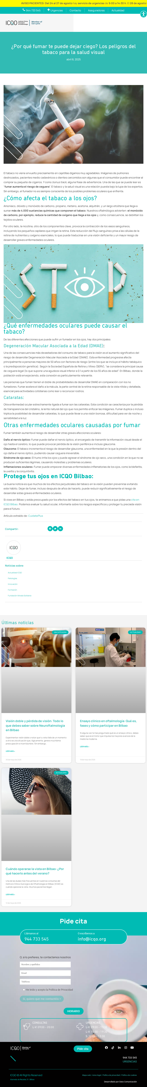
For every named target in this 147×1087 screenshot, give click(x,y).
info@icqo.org (92, 939)
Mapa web (86, 1075)
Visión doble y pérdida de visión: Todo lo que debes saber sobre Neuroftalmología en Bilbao (35, 725)
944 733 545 (36, 939)
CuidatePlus (35, 515)
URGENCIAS (130, 1061)
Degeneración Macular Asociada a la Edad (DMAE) (53, 346)
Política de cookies (129, 1075)
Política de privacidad (111, 1075)
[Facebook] (106, 1048)
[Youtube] (132, 1048)
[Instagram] (126, 1048)
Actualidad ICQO (15, 572)
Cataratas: (14, 398)
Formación (12, 590)
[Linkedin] (119, 1048)
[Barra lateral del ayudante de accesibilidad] (143, 14)
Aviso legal (96, 1075)
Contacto (75, 10)
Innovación (13, 584)
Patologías (12, 578)
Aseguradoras (96, 10)
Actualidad (118, 10)
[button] (50, 528)
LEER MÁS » (10, 751)
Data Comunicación (128, 1082)
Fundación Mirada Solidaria (19, 595)
